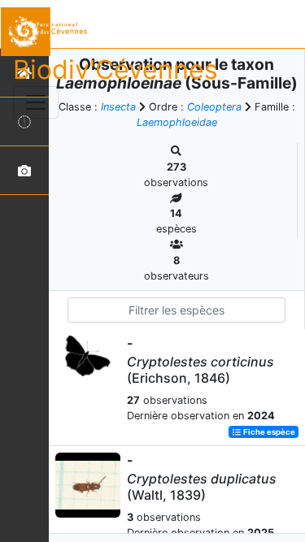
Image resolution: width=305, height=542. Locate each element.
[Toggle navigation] (36, 102)
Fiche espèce (268, 431)
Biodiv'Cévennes (115, 69)
